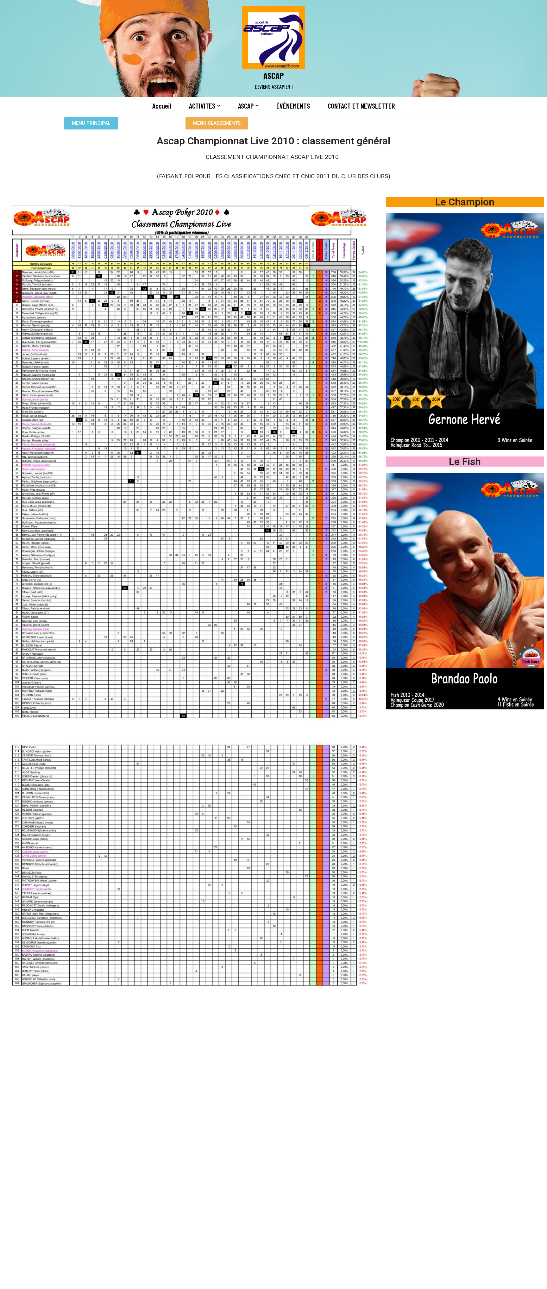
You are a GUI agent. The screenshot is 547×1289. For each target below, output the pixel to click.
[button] (218, 105)
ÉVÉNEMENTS (293, 105)
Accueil (161, 105)
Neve (98, 1280)
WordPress (158, 1280)
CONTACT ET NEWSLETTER (361, 105)
